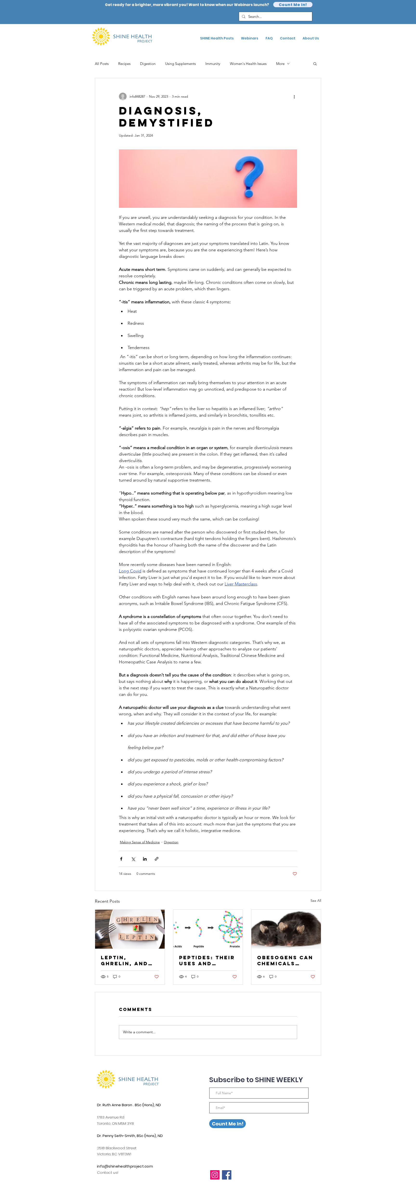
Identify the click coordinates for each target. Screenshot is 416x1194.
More (280, 63)
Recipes (124, 63)
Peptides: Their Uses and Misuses (207, 960)
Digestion (148, 63)
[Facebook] (226, 1175)
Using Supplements (180, 63)
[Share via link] (156, 859)
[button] (315, 63)
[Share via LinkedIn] (145, 859)
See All (316, 900)
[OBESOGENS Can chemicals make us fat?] (286, 929)
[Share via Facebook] (121, 859)
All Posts (102, 63)
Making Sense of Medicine (140, 842)
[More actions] (294, 96)
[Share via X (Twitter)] (133, 859)
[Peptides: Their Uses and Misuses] (208, 929)
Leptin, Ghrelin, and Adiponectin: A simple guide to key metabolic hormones (130, 960)
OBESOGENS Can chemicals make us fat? (285, 960)
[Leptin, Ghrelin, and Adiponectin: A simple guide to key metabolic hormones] (130, 929)
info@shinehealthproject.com (125, 1166)
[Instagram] (215, 1175)
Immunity (212, 63)
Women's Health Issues (248, 63)
